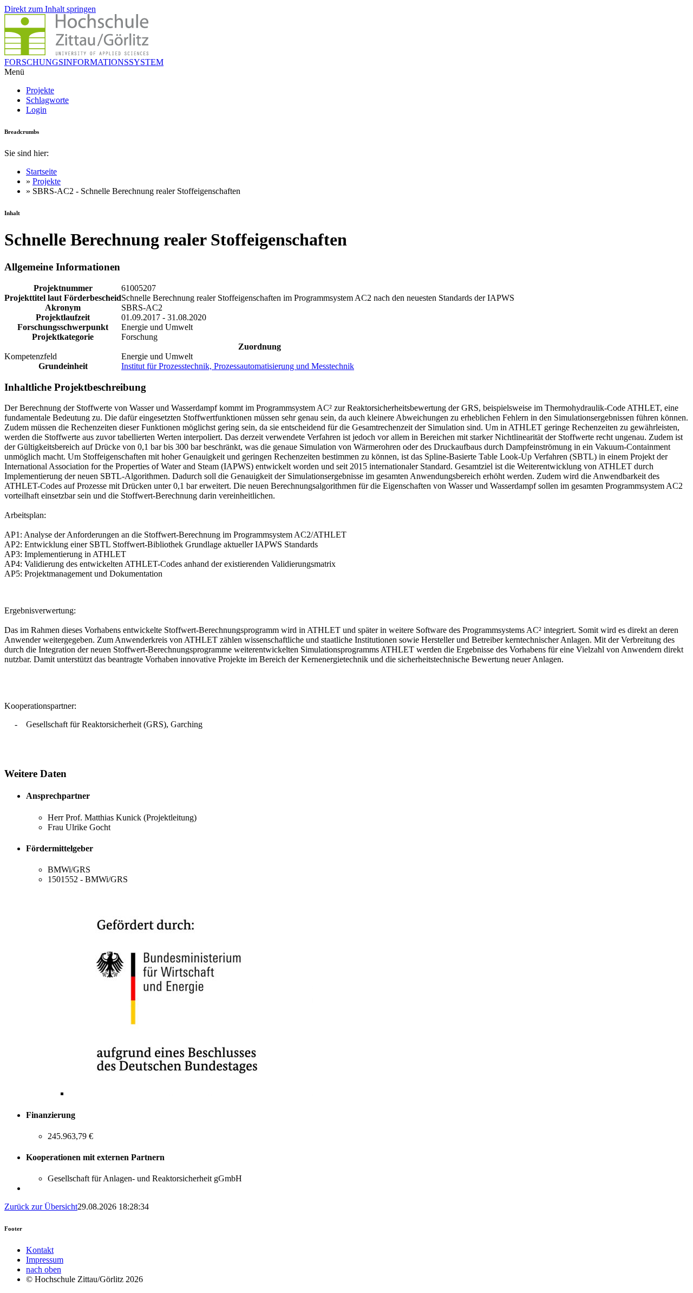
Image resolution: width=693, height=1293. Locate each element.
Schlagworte (47, 100)
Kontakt (40, 1250)
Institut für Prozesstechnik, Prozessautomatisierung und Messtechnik (237, 366)
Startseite (41, 171)
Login (36, 109)
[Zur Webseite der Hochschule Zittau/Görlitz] (76, 52)
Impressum (44, 1259)
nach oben (43, 1269)
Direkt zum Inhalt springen (50, 9)
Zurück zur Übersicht (40, 1206)
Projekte (40, 90)
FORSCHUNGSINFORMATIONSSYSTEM (84, 62)
